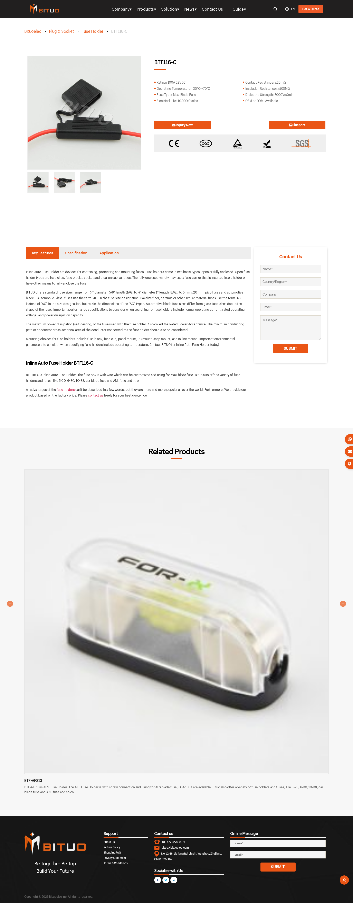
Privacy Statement (115, 858)
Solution (169, 9)
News (189, 9)
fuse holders (66, 389)
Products (145, 9)
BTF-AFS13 (33, 780)
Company (121, 9)
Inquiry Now (184, 125)
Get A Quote (310, 9)
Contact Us (212, 9)
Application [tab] (109, 252)
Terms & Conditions (116, 863)
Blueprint (299, 125)
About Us (109, 842)
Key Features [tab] (42, 252)
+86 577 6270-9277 (173, 842)
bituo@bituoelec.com (175, 847)
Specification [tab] (76, 252)
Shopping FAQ (112, 852)
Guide (238, 9)
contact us (95, 395)
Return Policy (112, 847)
